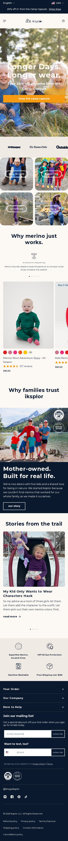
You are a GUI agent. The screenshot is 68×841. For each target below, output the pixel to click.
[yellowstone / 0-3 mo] (25, 352)
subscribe (58, 734)
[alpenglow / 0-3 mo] (10, 352)
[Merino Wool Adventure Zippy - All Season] (28, 315)
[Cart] (63, 21)
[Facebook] (12, 796)
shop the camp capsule (34, 98)
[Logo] (34, 21)
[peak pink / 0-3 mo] (15, 352)
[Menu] (5, 21)
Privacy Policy (39, 764)
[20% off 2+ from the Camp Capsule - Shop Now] (34, 9)
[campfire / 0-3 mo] (5, 352)
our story (14, 506)
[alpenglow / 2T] (57, 352)
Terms (50, 764)
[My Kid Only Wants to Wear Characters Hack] (34, 576)
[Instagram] (5, 796)
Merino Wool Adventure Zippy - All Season (24, 359)
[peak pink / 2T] (62, 352)
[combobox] (9, 752)
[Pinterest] (18, 796)
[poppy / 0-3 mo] (20, 352)
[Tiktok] (25, 796)
